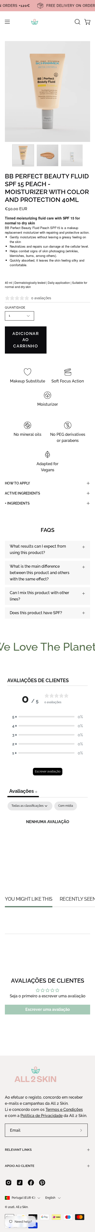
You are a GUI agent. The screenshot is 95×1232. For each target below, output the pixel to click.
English (50, 1197)
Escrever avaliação (47, 771)
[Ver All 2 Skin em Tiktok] (19, 1182)
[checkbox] (65, 806)
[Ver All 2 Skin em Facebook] (31, 1182)
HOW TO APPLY (17, 483)
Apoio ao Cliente (19, 1166)
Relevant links (18, 1149)
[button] (77, 21)
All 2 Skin (22, 1207)
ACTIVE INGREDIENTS (22, 493)
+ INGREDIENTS (17, 503)
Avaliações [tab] (23, 791)
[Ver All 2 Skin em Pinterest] (42, 1182)
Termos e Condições (64, 1109)
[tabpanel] (47, 838)
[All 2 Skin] (47, 22)
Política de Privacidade (41, 1115)
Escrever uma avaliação (47, 1009)
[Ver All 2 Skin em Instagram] (8, 1182)
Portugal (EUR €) (23, 1197)
